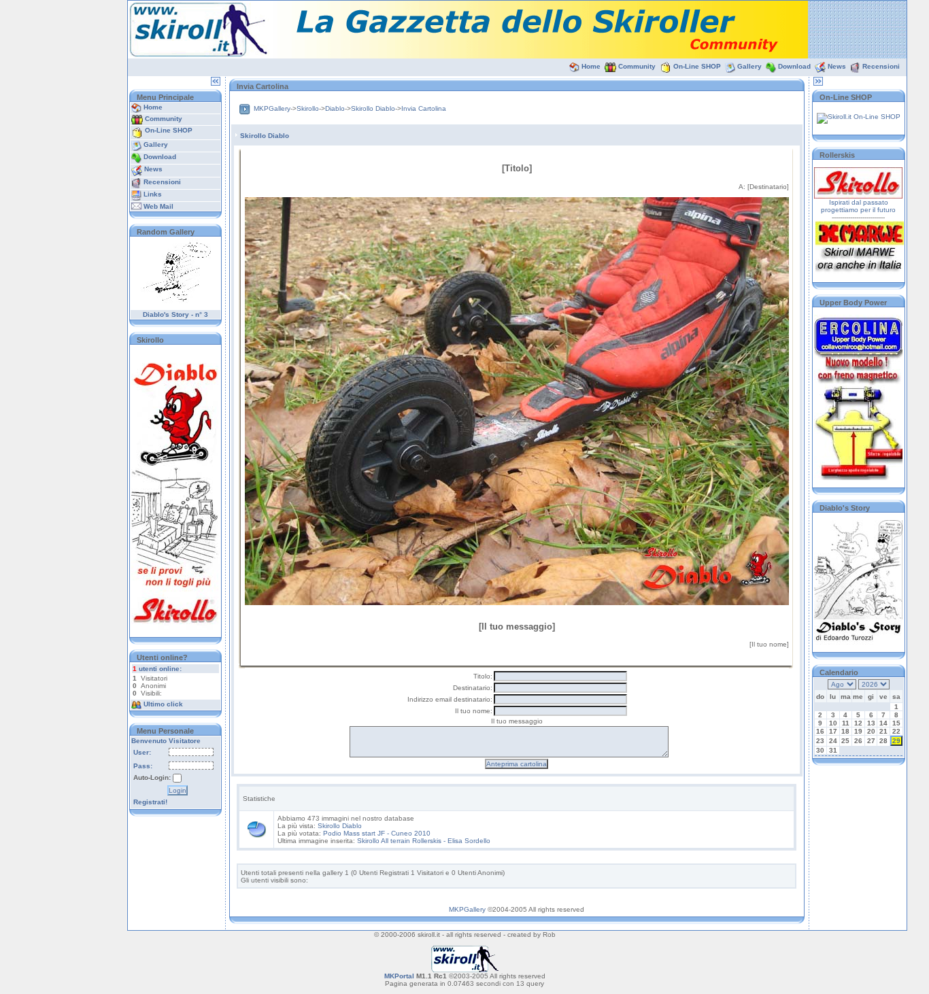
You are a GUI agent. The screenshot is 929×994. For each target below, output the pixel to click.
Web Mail (158, 206)
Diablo (335, 108)
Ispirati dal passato (858, 202)
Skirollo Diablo (373, 108)
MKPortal (399, 976)
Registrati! (150, 802)
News (837, 66)
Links (152, 194)
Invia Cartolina (423, 108)
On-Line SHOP (697, 66)
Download (794, 66)
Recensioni (881, 66)
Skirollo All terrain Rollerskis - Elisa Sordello (423, 840)
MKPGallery (272, 108)
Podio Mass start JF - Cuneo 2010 (376, 833)
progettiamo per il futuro (858, 209)
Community (637, 66)
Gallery (749, 66)
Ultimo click (163, 704)
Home (591, 66)
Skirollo (308, 108)
